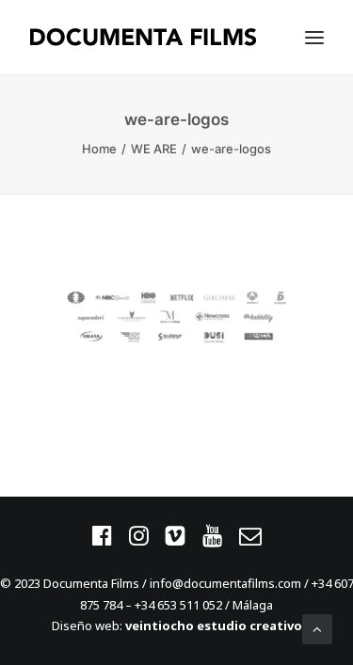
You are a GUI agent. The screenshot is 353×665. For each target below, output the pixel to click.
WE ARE (154, 148)
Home (99, 148)
